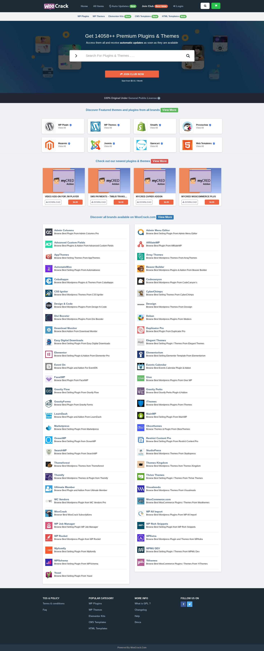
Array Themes (154, 254)
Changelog (141, 609)
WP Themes (99, 16)
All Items (98, 6)
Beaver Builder (155, 266)
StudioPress (153, 450)
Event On (60, 364)
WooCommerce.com (158, 499)
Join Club (154, 6)
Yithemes (151, 560)
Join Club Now (133, 74)
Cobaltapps (61, 279)
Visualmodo (153, 487)
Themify (59, 474)
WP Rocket (61, 536)
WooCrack (60, 511)
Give (149, 377)
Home (84, 6)
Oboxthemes (154, 425)
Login (179, 6)
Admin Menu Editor (158, 230)
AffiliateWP (153, 242)
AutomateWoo (63, 266)
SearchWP (60, 450)
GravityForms (62, 401)
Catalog (93, 634)
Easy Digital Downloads (68, 340)
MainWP (151, 413)
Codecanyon (154, 279)
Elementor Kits (119, 16)
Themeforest (62, 462)
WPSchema (61, 560)
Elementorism (154, 352)
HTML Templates (173, 16)
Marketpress (61, 425)
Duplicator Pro (155, 328)
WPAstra (151, 536)
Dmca (138, 622)
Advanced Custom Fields (69, 242)
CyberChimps (154, 291)
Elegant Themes (156, 340)
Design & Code (63, 303)
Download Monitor (65, 328)
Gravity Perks (154, 389)
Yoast (57, 572)
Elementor (60, 352)
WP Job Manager (64, 523)
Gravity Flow (62, 389)
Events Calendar (156, 364)
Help (137, 616)
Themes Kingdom (157, 462)
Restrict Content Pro (158, 438)
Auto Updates (123, 6)
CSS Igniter (61, 291)
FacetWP (59, 377)
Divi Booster (61, 315)
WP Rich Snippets (157, 523)
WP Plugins (83, 16)
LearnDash (61, 413)
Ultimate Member (64, 487)
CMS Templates (146, 16)
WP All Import (154, 511)
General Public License (142, 98)
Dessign (151, 303)
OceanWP (60, 438)
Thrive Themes (155, 474)
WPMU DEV (153, 548)
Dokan (150, 315)
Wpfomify (60, 548)
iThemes (151, 401)
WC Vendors (61, 499)
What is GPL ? (143, 603)
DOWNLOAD (54, 202)
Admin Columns (64, 230)
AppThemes (61, 254)
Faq (45, 609)
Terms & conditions (53, 603)
